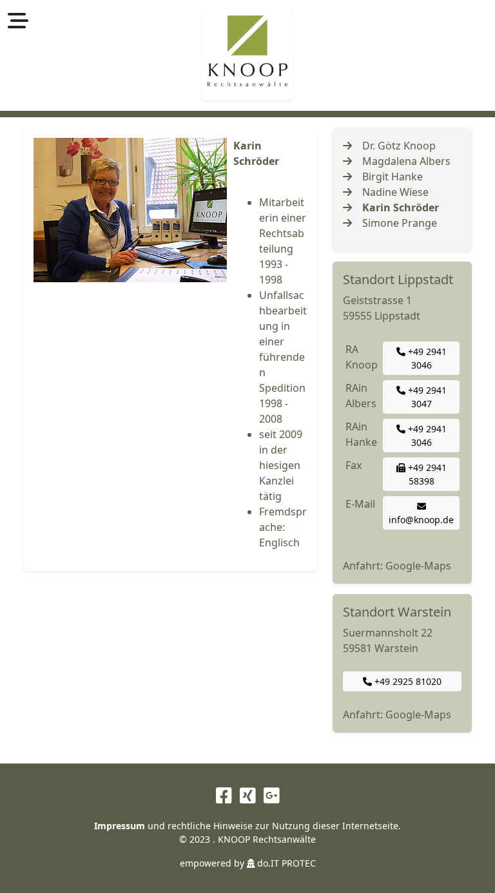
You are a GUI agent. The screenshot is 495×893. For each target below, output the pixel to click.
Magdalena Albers (406, 161)
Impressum (119, 826)
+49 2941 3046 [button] (426, 358)
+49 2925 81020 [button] (407, 681)
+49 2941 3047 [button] (426, 397)
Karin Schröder (400, 207)
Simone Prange (399, 223)
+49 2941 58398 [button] (426, 474)
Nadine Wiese (395, 192)
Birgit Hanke (392, 176)
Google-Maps (418, 566)
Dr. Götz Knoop (399, 146)
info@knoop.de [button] (421, 520)
